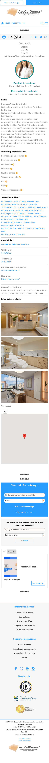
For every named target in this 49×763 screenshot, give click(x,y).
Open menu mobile (22, 23)
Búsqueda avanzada (24, 512)
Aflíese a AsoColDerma (10, 3)
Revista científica (24, 621)
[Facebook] (32, 37)
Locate (5, 412)
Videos (25, 657)
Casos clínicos (24, 645)
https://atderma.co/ (10, 279)
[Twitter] (40, 37)
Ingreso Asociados (37, 3)
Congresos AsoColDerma (24, 625)
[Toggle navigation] (46, 23)
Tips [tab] (4, 551)
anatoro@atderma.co (10, 270)
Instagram (33, 668)
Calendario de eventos (24, 653)
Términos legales (24, 738)
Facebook (15, 668)
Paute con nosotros (24, 630)
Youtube (27, 668)
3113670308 (6, 253)
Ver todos (37, 583)
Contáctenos (24, 617)
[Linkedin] (36, 37)
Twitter (21, 668)
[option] (24, 569)
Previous (5, 568)
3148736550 (6, 262)
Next (43, 568)
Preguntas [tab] (12, 552)
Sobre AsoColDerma (24, 613)
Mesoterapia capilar (29, 567)
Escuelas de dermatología (24, 649)
